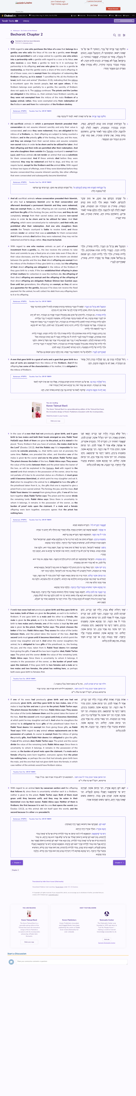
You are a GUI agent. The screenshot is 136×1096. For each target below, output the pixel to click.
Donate (119, 15)
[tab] (19, 111)
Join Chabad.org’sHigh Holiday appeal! (59, 2)
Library (26, 21)
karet (13, 154)
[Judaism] (9, 15)
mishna (37, 90)
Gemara (50, 468)
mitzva (74, 80)
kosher (14, 100)
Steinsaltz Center (27, 43)
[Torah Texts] (10, 21)
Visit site (106, 939)
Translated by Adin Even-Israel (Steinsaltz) (27, 41)
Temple (49, 151)
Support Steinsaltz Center (106, 943)
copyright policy (53, 895)
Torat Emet (59, 887)
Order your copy (55, 421)
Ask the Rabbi (92, 15)
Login (74, 15)
